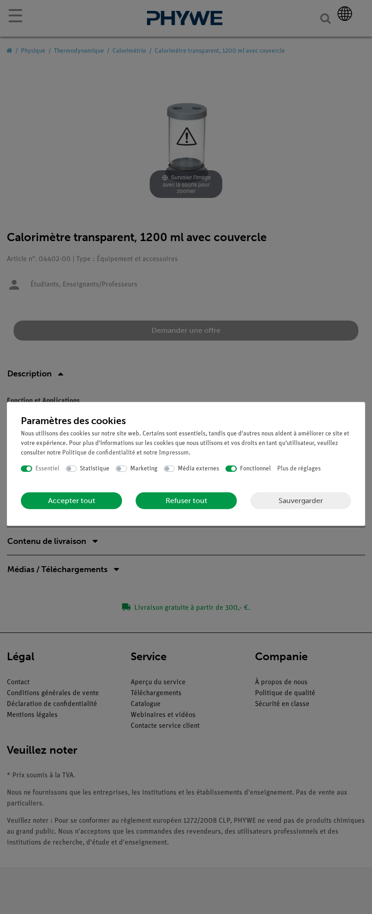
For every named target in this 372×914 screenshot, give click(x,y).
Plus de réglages (299, 468)
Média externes (198, 468)
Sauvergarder (301, 500)
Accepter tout (71, 500)
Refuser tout (186, 500)
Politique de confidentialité (98, 453)
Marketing (143, 468)
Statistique (94, 468)
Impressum (174, 453)
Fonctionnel (255, 468)
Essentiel (47, 468)
